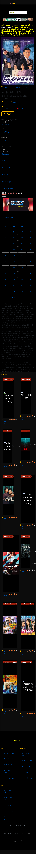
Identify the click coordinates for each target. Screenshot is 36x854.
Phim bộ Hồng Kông (8, 818)
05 (5, 232)
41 (5, 285)
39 (22, 279)
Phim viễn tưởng (7, 771)
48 (30, 291)
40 (30, 279)
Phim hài (25, 772)
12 (30, 238)
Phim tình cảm (27, 760)
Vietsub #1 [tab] (9, 217)
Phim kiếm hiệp (9, 759)
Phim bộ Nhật (8, 811)
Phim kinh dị (8, 764)
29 (5, 267)
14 (14, 244)
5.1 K (23, 571)
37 (5, 279)
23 (22, 255)
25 (5, 261)
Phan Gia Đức (6, 125)
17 (5, 250)
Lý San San (5, 154)
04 (30, 226)
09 (5, 238)
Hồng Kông (5, 132)
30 (14, 267)
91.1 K (23, 527)
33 (5, 273)
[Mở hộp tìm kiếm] (31, 4)
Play (9, 114)
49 (5, 297)
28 (30, 261)
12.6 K (23, 464)
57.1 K (5, 653)
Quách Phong (6, 175)
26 (14, 261)
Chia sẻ (6, 108)
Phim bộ (17, 87)
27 (22, 261)
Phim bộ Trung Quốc (8, 798)
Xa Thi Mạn (6, 161)
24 (30, 255)
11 (22, 238)
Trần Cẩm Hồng (7, 188)
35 (22, 273)
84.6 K (5, 467)
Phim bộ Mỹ (8, 805)
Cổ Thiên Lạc (6, 182)
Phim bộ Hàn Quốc (7, 791)
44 (30, 285)
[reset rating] (4, 194)
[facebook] (22, 833)
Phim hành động (8, 753)
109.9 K (23, 653)
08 (30, 232)
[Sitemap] (15, 840)
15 (22, 244)
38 (14, 279)
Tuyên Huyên (6, 168)
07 (22, 232)
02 (14, 226)
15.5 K (23, 716)
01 (5, 226)
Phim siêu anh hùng (25, 754)
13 (5, 244)
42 (14, 285)
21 (5, 255)
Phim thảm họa (27, 778)
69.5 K (23, 418)
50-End (13, 297)
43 (22, 285)
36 (30, 273)
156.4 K (5, 712)
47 (22, 291)
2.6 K (5, 595)
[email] (21, 840)
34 (14, 273)
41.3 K (5, 422)
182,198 (15, 102)
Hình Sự (4, 141)
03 (22, 226)
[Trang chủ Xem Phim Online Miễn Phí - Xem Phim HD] (13, 2)
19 (5, 102)
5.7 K (5, 519)
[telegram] (29, 833)
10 (14, 238)
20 (30, 250)
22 (14, 255)
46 (14, 291)
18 (14, 250)
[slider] (14, 193)
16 (30, 244)
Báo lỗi (20, 108)
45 (5, 291)
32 (30, 267)
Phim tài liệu (26, 766)
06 (14, 232)
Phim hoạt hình (9, 778)
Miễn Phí (6, 87)
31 (22, 267)
